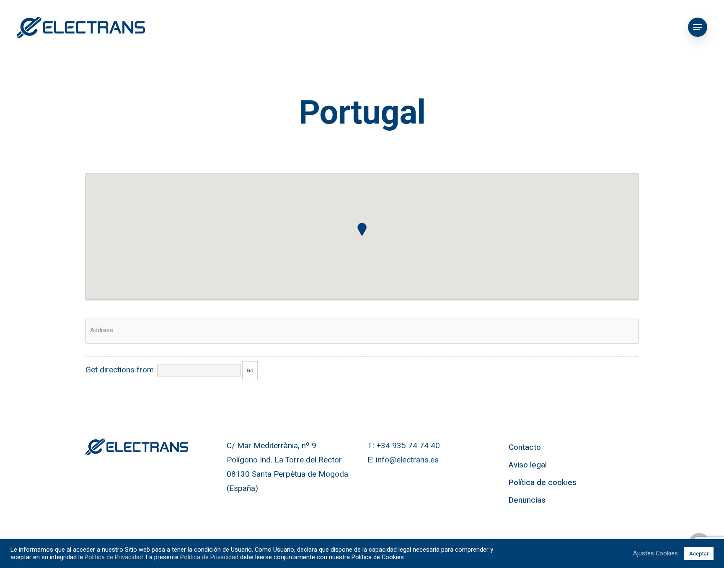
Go (250, 370)
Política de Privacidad (114, 557)
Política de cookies (543, 482)
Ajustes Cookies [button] (655, 554)
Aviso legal (528, 465)
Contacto (525, 447)
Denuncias (527, 500)
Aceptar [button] (698, 554)
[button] (362, 229)
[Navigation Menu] (697, 27)
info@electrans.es (407, 460)
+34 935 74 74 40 (408, 446)
